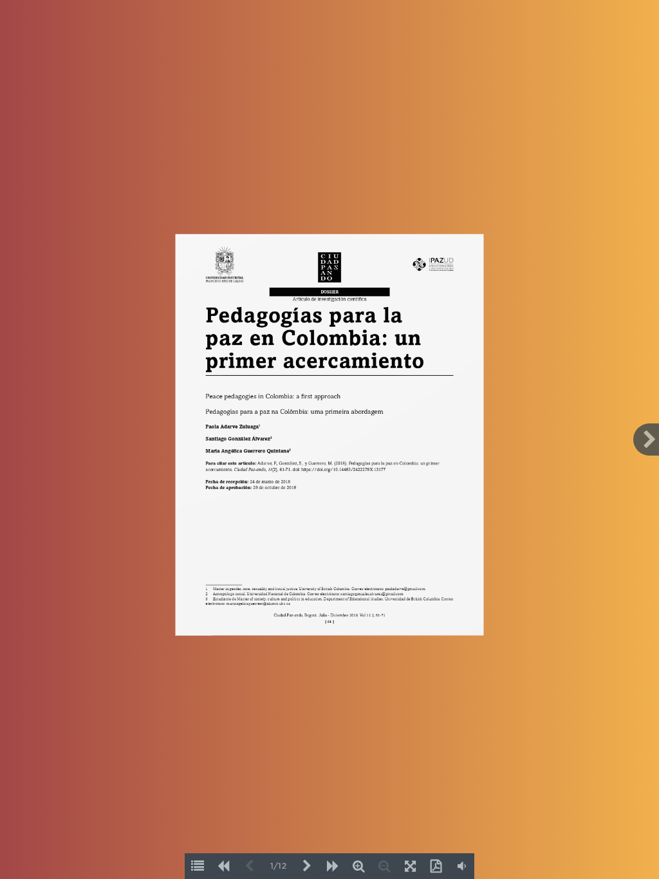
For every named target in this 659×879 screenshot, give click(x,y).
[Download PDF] (436, 866)
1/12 (278, 866)
